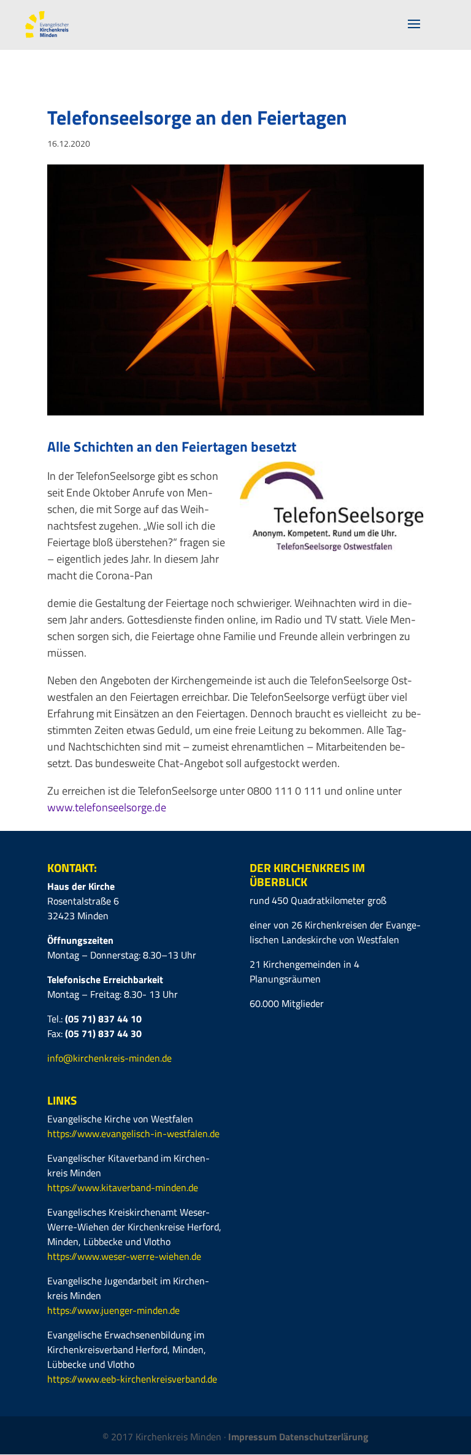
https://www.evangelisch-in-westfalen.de (133, 1133)
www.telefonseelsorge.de (106, 807)
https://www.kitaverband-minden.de (122, 1187)
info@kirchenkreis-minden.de (109, 1058)
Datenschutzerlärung (324, 1436)
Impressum (253, 1436)
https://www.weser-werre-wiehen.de (124, 1256)
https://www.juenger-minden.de (113, 1310)
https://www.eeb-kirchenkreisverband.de (132, 1379)
